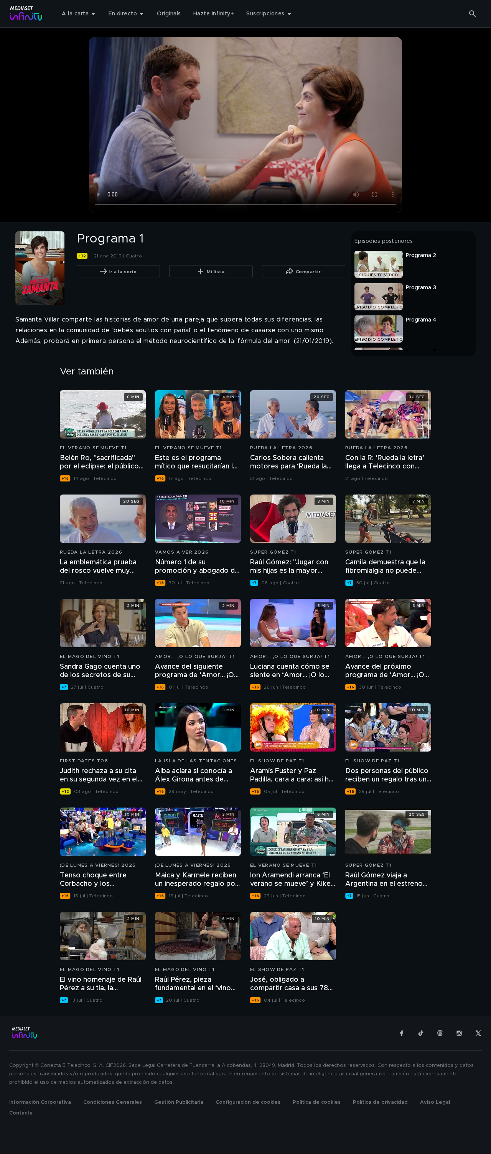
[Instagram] (459, 1033)
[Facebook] (401, 1033)
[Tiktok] (420, 1033)
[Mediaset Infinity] (26, 13)
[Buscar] (472, 13)
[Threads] (440, 1033)
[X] (478, 1033)
